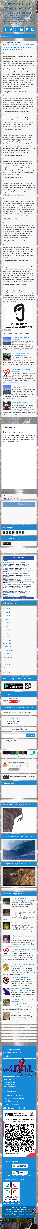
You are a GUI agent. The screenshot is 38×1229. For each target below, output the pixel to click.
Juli (5, 661)
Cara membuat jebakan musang (20, 910)
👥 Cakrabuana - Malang (10, 1101)
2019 (6, 633)
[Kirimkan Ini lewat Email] (3, 330)
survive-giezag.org (13, 718)
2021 (6, 626)
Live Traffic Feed (18, 557)
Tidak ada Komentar (28, 44)
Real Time (18, 598)
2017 (6, 640)
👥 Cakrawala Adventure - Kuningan (13, 1098)
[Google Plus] (16, 30)
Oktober (7, 653)
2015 (6, 672)
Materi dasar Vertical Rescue (19, 977)
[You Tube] (27, 30)
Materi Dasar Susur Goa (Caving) (20, 923)
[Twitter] (11, 30)
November (7, 650)
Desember (7, 646)
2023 (6, 619)
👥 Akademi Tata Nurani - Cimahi (13, 1095)
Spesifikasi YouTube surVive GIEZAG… (16, 592)
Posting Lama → (31, 420)
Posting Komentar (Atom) (16, 492)
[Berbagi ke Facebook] (9, 330)
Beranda (20, 420)
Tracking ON (24, 598)
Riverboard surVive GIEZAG (19, 898)
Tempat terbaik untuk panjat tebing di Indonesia (17, 48)
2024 (6, 615)
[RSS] (32, 30)
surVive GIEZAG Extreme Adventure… (18, 561)
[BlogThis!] (5, 330)
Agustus (7, 657)
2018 (6, 636)
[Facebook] (5, 30)
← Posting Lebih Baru (8, 420)
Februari (7, 668)
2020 (6, 630)
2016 (6, 644)
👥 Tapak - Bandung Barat (11, 1104)
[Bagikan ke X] (7, 330)
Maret (6, 664)
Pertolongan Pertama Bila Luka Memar (22, 1013)
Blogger (24, 729)
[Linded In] (21, 30)
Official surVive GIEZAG (12, 44)
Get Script (12, 598)
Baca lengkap (18, 350)
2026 (6, 608)
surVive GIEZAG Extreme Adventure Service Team (19, 8)
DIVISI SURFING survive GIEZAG (20, 988)
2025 (6, 612)
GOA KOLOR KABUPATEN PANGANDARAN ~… (17, 572)
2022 (6, 622)
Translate (15, 498)
